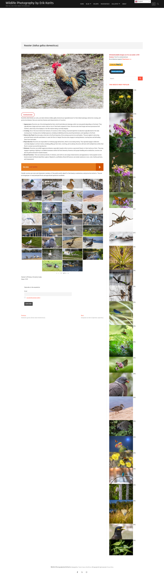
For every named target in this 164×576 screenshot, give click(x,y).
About (124, 4)
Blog (87, 4)
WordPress (88, 567)
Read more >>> (126, 59)
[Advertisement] (82, 22)
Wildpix (96, 4)
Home (82, 4)
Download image (27, 114)
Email (25, 291)
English (140, 1)
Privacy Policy (110, 567)
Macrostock (105, 4)
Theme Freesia (81, 567)
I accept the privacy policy (33, 297)
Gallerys (115, 4)
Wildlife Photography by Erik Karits (30, 3)
